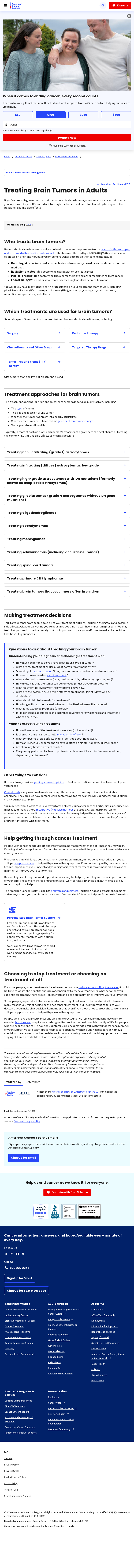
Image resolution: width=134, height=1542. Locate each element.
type (20, 408)
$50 (18, 115)
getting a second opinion (49, 782)
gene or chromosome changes (76, 421)
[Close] (129, 16)
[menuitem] (125, 172)
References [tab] (32, 1082)
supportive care (24, 863)
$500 (116, 115)
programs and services (64, 891)
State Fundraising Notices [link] (17, 1495)
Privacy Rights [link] (11, 1470)
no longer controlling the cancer (98, 987)
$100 (50, 115)
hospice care (23, 1022)
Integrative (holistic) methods (54, 809)
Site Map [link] (8, 1458)
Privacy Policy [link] (11, 1464)
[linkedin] (23, 1254)
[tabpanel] (67, 1095)
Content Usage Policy (27, 1121)
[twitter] (6, 1254)
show (28, 224)
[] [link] (28, 224)
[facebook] (17, 1254)
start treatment (56, 675)
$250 (83, 115)
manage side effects (69, 734)
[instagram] (12, 1254)
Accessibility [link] (10, 1483)
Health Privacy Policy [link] (15, 1477)
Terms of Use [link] (11, 1489)
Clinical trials (12, 792)
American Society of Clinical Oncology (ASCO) (75, 1091)
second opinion (43, 671)
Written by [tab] (13, 1082)
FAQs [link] (7, 1452)
